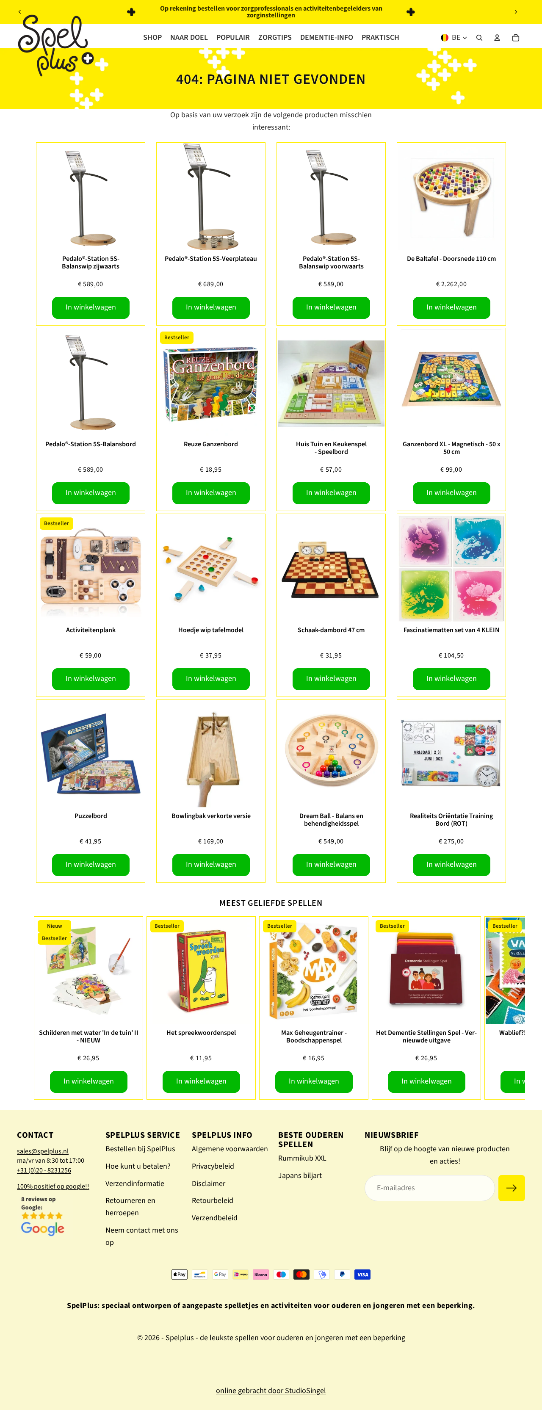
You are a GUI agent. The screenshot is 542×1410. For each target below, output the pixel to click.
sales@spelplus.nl (43, 1151)
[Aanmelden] (511, 1188)
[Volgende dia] (515, 12)
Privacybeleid (213, 1166)
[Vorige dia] (20, 12)
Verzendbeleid (215, 1218)
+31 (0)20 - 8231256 (44, 1170)
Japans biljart (300, 1175)
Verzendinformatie (134, 1183)
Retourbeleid (212, 1200)
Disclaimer (208, 1183)
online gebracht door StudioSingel (271, 1390)
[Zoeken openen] (479, 37)
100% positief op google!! (53, 1186)
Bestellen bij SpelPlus (140, 1149)
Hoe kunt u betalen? (138, 1166)
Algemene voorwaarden (230, 1149)
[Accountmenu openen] (497, 37)
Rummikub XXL (302, 1158)
